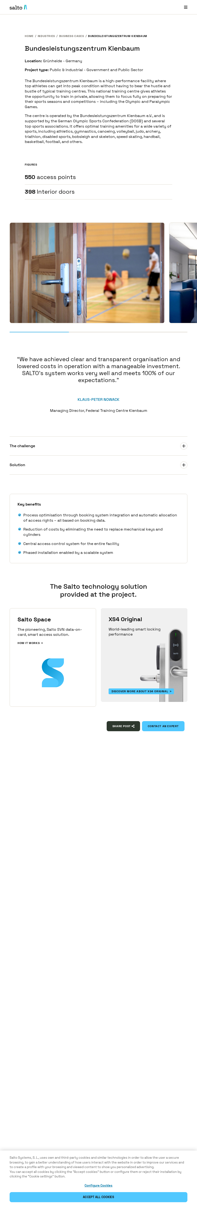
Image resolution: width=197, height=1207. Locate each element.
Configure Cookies (98, 1185)
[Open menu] (185, 7)
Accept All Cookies (98, 1197)
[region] (98, 1179)
